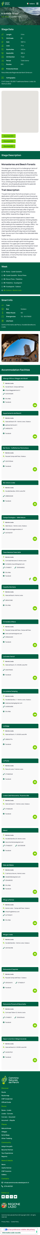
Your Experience (7, 1153)
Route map (5, 1095)
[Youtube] (15, 1196)
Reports (4, 1156)
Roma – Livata (6, 1110)
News (3, 1164)
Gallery (4, 1174)
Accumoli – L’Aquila (8, 1120)
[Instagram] (11, 1196)
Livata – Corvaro (7, 1114)
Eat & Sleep (5, 1135)
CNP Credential (6, 1099)
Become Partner (7, 1150)
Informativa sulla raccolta (11, 1233)
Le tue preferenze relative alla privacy (21, 1229)
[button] (3, 348)
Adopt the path (6, 1146)
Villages (4, 1132)
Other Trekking (6, 1138)
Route (3, 1092)
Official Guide (6, 1102)
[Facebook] (3, 1196)
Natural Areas (6, 1128)
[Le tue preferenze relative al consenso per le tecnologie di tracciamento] (37, 1232)
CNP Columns (6, 1171)
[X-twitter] (7, 1196)
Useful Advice (6, 1168)
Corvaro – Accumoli (8, 1117)
